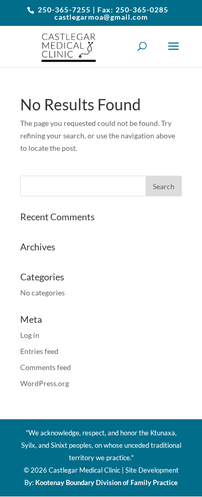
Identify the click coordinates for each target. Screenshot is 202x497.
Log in (29, 335)
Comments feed (45, 367)
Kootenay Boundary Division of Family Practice (106, 482)
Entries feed (39, 351)
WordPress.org (44, 383)
